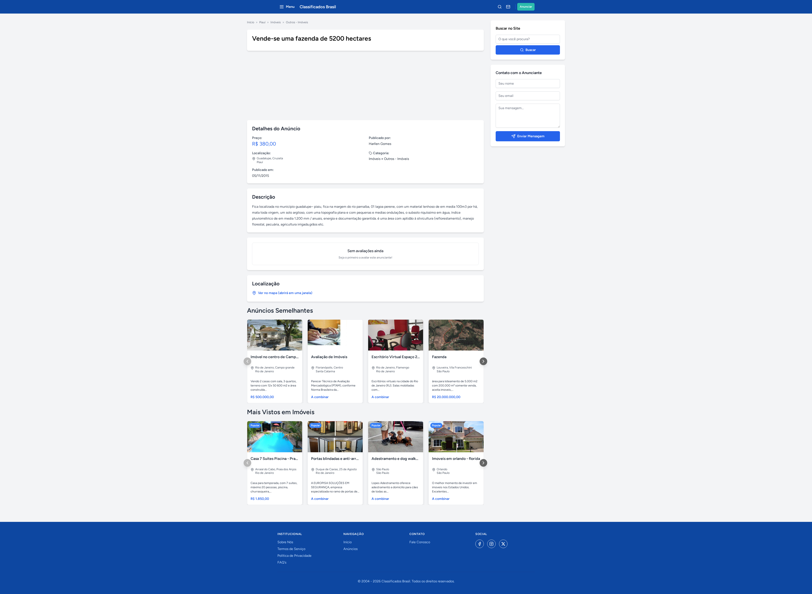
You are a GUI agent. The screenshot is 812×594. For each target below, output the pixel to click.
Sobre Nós (285, 542)
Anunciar (526, 6)
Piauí (262, 22)
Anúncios (350, 549)
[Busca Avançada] (499, 7)
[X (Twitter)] (503, 544)
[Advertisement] (365, 85)
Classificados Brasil (318, 6)
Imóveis (275, 22)
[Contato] (508, 7)
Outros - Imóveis (297, 22)
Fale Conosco (419, 542)
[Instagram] (491, 544)
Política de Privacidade (294, 556)
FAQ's (281, 562)
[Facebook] (479, 544)
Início (250, 22)
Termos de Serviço (291, 549)
